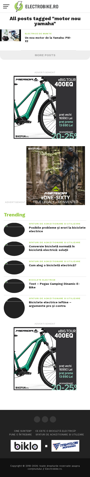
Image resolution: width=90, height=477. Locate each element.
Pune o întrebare (20, 434)
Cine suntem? (23, 431)
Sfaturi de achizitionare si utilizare (60, 434)
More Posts (45, 55)
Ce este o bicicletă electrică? (55, 431)
